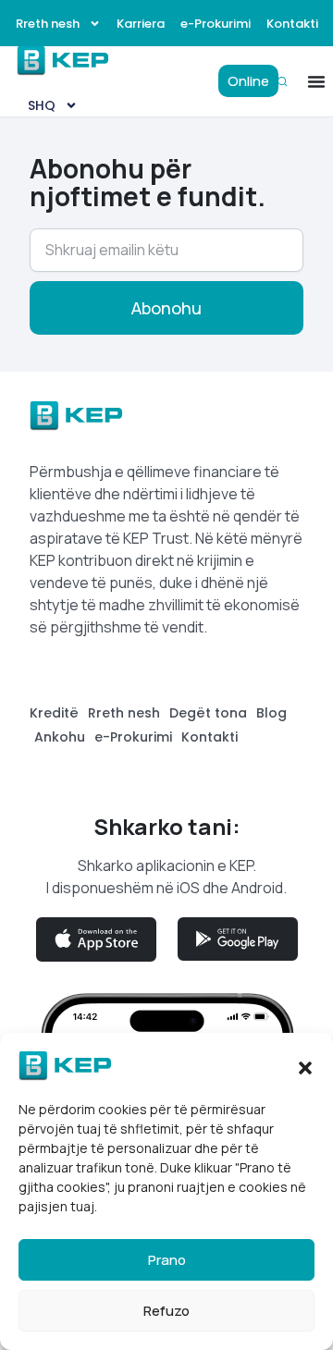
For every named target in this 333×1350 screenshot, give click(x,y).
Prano (167, 1260)
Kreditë (54, 713)
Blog (271, 713)
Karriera (141, 24)
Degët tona (208, 713)
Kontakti (292, 24)
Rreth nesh (48, 24)
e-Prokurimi (215, 24)
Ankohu (59, 737)
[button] (305, 1066)
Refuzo (166, 1310)
